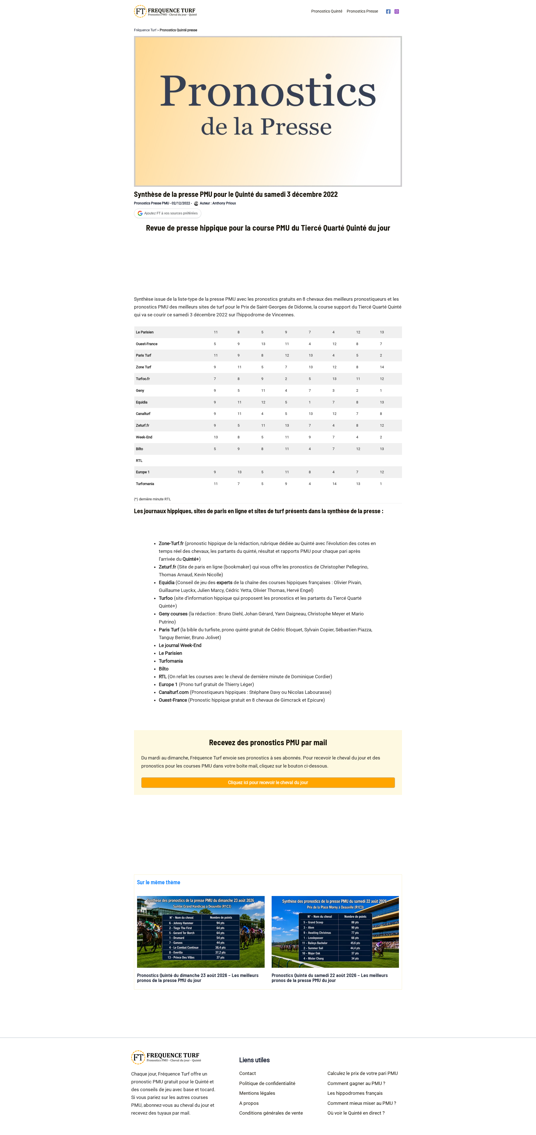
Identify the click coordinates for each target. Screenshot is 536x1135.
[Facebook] (388, 11)
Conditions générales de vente (271, 1113)
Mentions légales (257, 1093)
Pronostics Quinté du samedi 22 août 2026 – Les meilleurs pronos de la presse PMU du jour (330, 977)
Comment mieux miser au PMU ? (361, 1103)
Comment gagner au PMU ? (356, 1083)
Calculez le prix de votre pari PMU (362, 1073)
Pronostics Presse (362, 11)
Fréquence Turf (145, 30)
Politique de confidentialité (267, 1083)
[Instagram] (396, 11)
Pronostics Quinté (326, 11)
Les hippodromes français (355, 1093)
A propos (249, 1103)
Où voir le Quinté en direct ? (356, 1113)
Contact (247, 1073)
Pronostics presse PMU (151, 203)
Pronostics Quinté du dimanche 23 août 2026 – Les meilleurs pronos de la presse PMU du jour (198, 977)
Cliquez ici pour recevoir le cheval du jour (268, 782)
